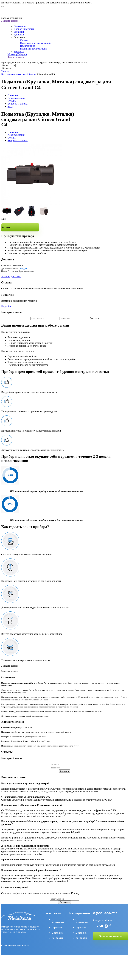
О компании (20, 26)
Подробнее (7, 306)
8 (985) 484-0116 (105, 913)
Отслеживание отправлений (35, 43)
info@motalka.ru (102, 920)
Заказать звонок (9, 20)
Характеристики (16, 98)
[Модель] (6, 68)
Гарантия (19, 31)
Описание (13, 95)
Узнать (4, 71)
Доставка (19, 34)
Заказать (64, 771)
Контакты (19, 51)
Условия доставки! (11, 276)
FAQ (10, 106)
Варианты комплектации (33, 48)
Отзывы (12, 101)
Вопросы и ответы (24, 29)
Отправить (64, 902)
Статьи (24, 40)
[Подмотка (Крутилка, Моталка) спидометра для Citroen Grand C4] (31, 204)
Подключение (27, 46)
